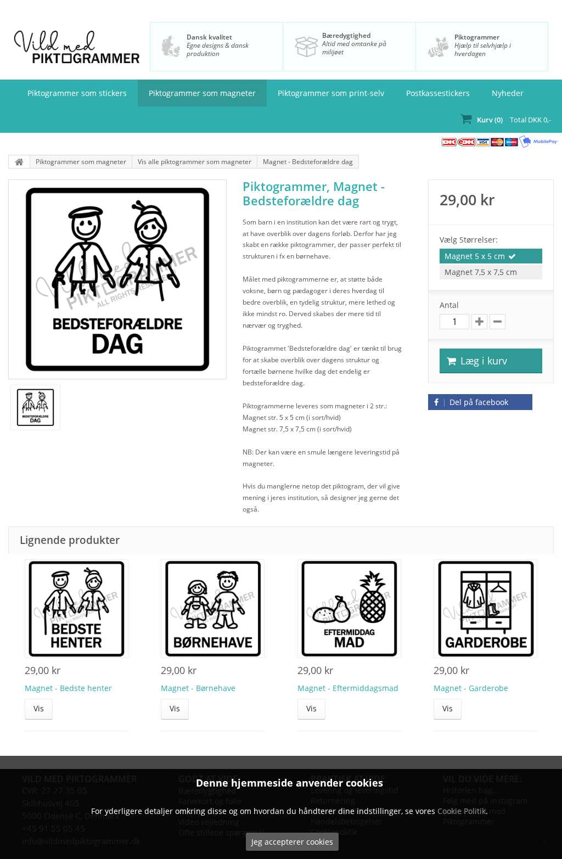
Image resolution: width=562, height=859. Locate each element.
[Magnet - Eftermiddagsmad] (349, 608)
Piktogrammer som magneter (202, 93)
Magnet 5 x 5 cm (475, 256)
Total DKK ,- (514, 120)
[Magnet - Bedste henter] (76, 608)
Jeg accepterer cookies (292, 841)
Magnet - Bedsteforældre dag (308, 162)
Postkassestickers (438, 93)
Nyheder (508, 93)
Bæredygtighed (346, 35)
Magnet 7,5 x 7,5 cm (481, 272)
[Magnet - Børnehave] (213, 608)
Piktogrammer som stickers (77, 93)
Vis (38, 708)
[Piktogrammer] (76, 50)
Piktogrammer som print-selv (331, 93)
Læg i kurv (482, 360)
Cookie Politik (461, 811)
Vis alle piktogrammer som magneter (194, 162)
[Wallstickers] (19, 162)
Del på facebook (477, 402)
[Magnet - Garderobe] (485, 608)
